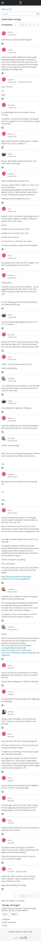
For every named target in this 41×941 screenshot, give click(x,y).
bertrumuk (11, 105)
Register (12, 901)
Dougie (10, 154)
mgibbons (11, 80)
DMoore (10, 32)
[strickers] (3, 692)
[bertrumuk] (3, 105)
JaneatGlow (13, 161)
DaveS (10, 734)
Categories (6, 919)
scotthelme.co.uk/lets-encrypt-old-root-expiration (19, 245)
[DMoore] (3, 33)
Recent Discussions (9, 922)
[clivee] (3, 209)
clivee (5, 161)
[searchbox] (20, 14)
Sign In (3, 901)
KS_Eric (10, 510)
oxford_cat (11, 134)
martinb (10, 50)
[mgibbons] (3, 79)
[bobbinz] (3, 711)
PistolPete (11, 174)
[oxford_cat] (3, 134)
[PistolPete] (3, 173)
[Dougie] (3, 154)
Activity (4, 925)
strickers (10, 692)
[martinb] (3, 50)
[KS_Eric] (3, 510)
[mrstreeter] (3, 378)
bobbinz (10, 712)
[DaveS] (3, 734)
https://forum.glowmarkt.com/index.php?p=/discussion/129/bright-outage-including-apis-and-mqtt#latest (20, 652)
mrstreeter (11, 379)
